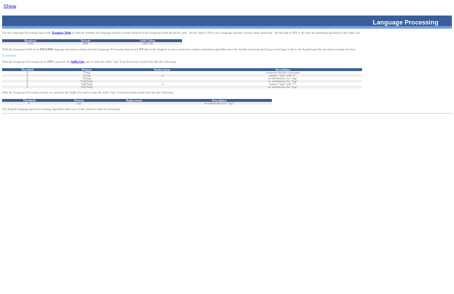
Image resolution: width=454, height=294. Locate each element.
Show (9, 6)
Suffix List (77, 61)
